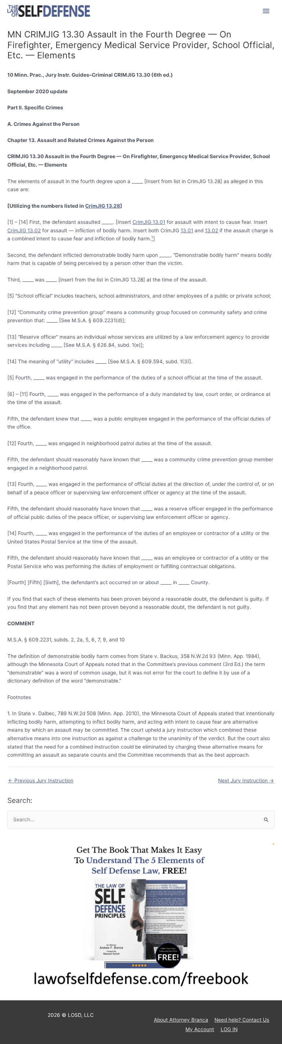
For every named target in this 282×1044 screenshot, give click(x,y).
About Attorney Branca (181, 1020)
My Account (199, 1029)
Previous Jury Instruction (40, 780)
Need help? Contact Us (241, 1020)
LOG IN (229, 1029)
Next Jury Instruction (246, 780)
